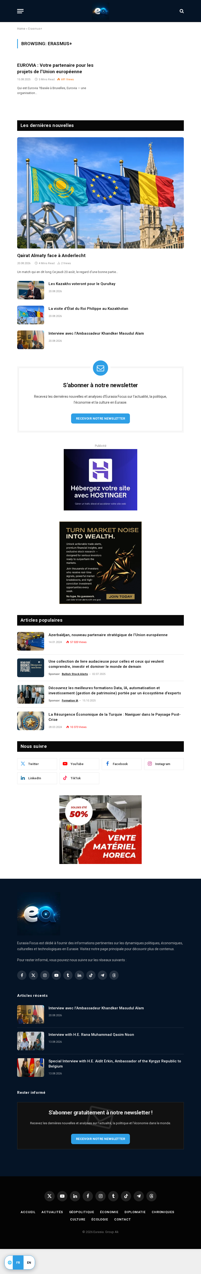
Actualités (52, 1212)
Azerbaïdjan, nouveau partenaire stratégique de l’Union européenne (108, 635)
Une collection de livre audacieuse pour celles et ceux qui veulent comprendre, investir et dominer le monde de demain (106, 664)
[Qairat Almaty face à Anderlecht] (100, 192)
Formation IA (70, 700)
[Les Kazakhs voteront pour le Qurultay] (30, 290)
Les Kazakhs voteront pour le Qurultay (82, 284)
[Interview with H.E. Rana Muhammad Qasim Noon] (30, 1041)
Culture (77, 1219)
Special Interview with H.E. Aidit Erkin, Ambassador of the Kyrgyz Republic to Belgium (115, 1064)
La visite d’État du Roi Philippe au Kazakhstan (88, 308)
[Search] (181, 11)
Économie (109, 1212)
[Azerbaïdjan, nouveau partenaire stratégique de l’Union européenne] (30, 641)
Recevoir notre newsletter (100, 418)
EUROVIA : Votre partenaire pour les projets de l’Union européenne (55, 68)
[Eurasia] (100, 11)
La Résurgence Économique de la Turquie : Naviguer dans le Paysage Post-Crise (115, 717)
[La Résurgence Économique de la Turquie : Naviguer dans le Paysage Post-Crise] (30, 721)
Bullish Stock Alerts (75, 674)
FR (18, 1262)
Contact (122, 1219)
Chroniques (163, 1212)
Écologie (99, 1219)
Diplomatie (135, 1212)
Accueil (28, 1212)
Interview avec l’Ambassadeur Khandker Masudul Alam (96, 333)
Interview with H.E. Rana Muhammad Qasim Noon (91, 1034)
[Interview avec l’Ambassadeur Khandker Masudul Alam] (30, 339)
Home (21, 28)
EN (29, 1262)
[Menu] (20, 11)
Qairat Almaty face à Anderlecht (51, 255)
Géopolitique (81, 1212)
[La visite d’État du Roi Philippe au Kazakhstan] (30, 315)
